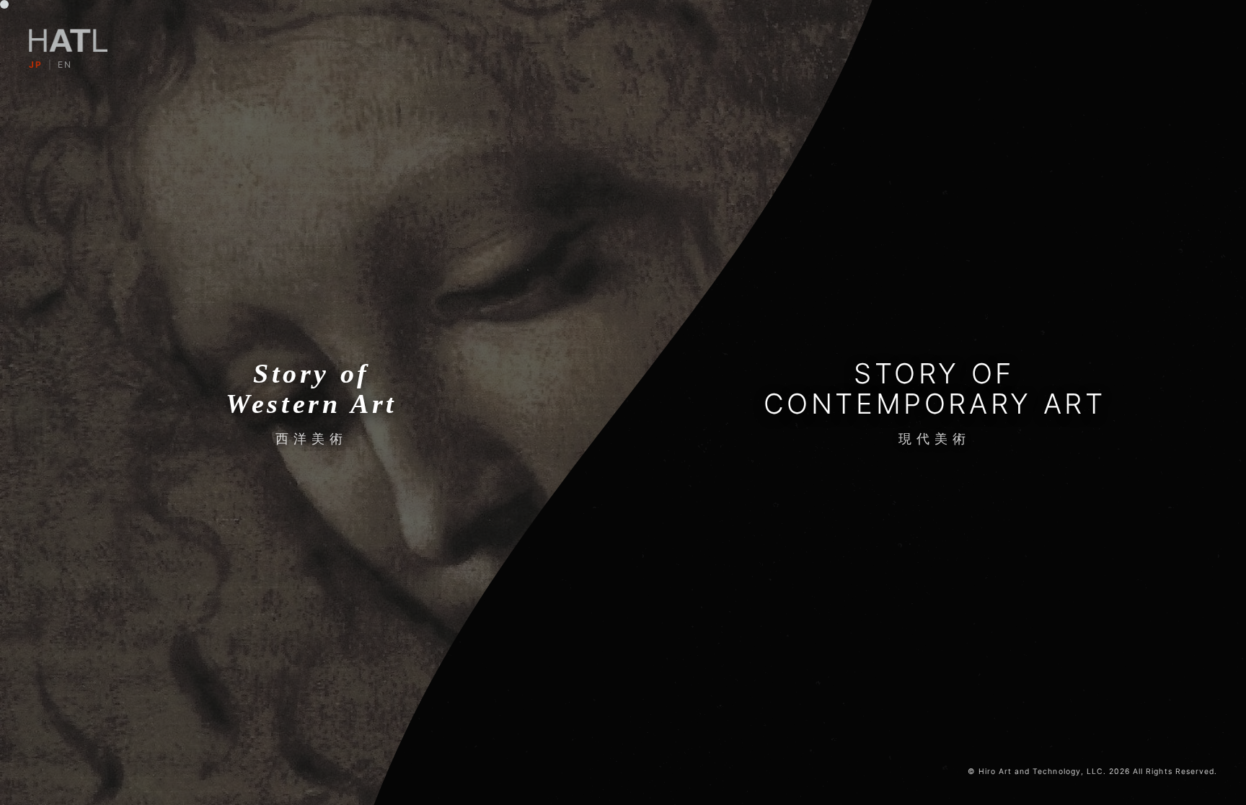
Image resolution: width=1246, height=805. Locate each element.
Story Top (622, 424)
